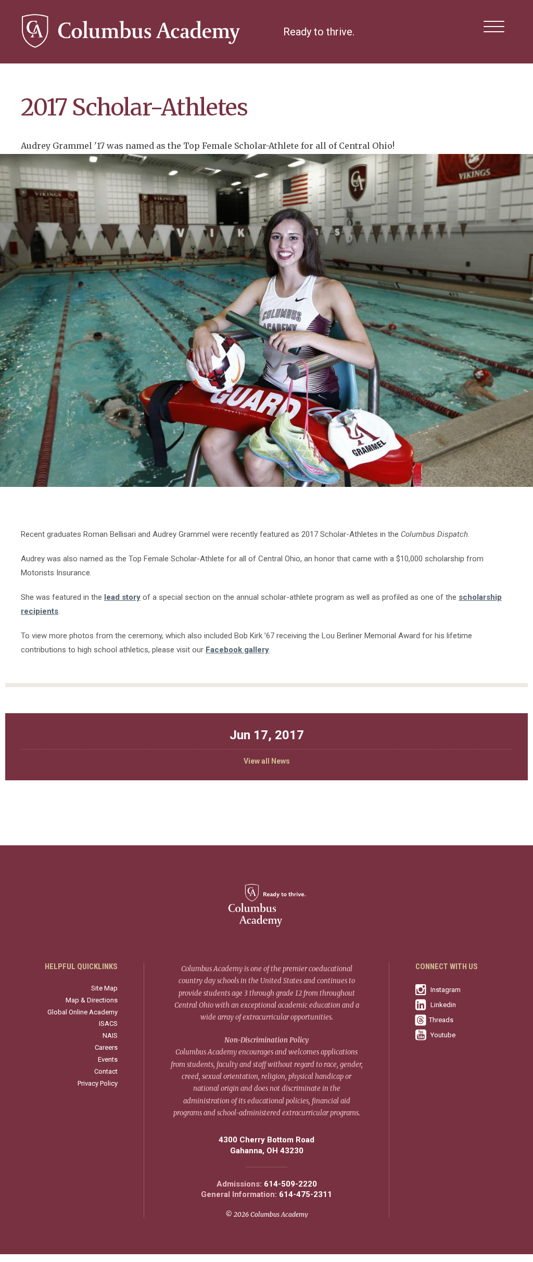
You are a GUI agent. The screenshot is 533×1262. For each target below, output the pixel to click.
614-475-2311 (305, 1195)
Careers (106, 1047)
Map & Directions (92, 1000)
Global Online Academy (82, 1012)
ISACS (108, 1023)
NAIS (110, 1035)
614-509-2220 (290, 1184)
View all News (267, 761)
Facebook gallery (237, 649)
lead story (122, 597)
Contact (106, 1071)
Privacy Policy (98, 1083)
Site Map (104, 988)
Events (108, 1059)
